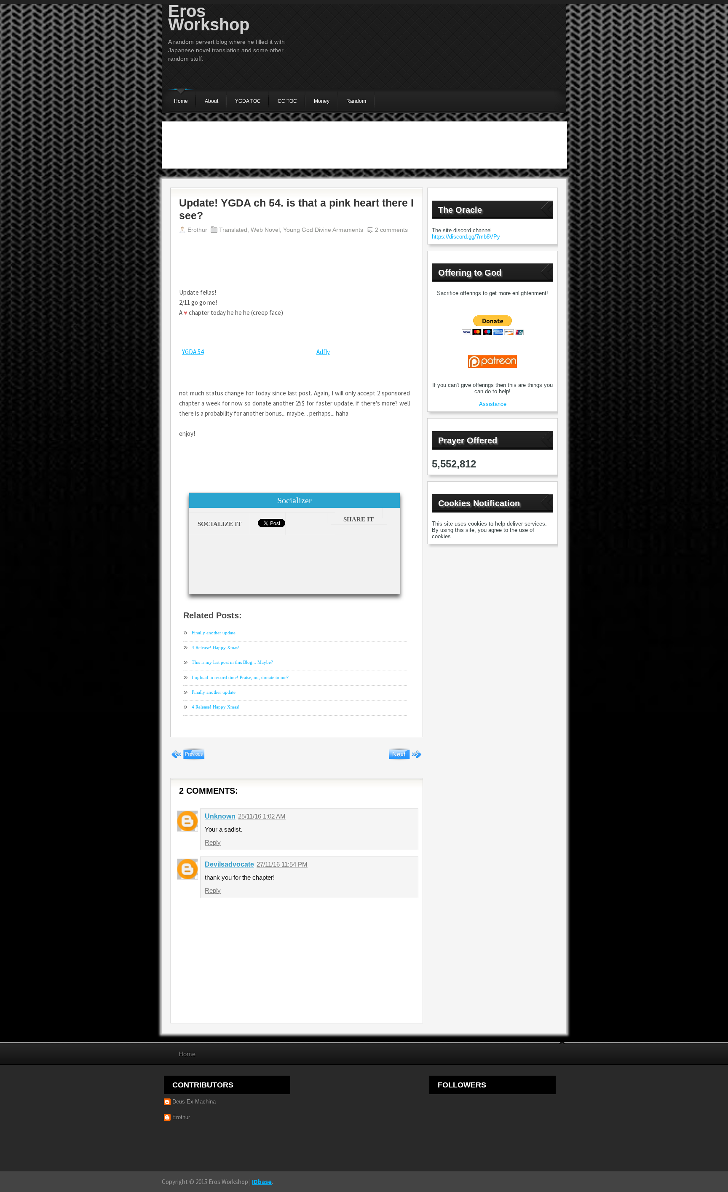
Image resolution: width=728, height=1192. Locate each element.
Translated (233, 229)
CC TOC (287, 101)
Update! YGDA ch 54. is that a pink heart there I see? (296, 209)
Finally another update (214, 632)
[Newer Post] (188, 757)
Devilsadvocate (229, 864)
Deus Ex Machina (194, 1101)
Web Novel (265, 229)
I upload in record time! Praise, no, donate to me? (240, 677)
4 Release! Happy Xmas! (216, 647)
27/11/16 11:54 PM (282, 864)
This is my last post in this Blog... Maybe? (232, 662)
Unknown (220, 816)
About (211, 101)
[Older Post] (405, 757)
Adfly (323, 352)
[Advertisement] (364, 145)
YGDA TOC (248, 101)
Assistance (492, 404)
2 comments (391, 229)
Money (321, 101)
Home (181, 101)
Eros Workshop (208, 18)
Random (356, 101)
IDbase (262, 1182)
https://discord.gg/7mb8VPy (466, 237)
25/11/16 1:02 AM (262, 816)
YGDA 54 (192, 352)
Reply (213, 842)
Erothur (181, 1117)
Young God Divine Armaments (323, 229)
